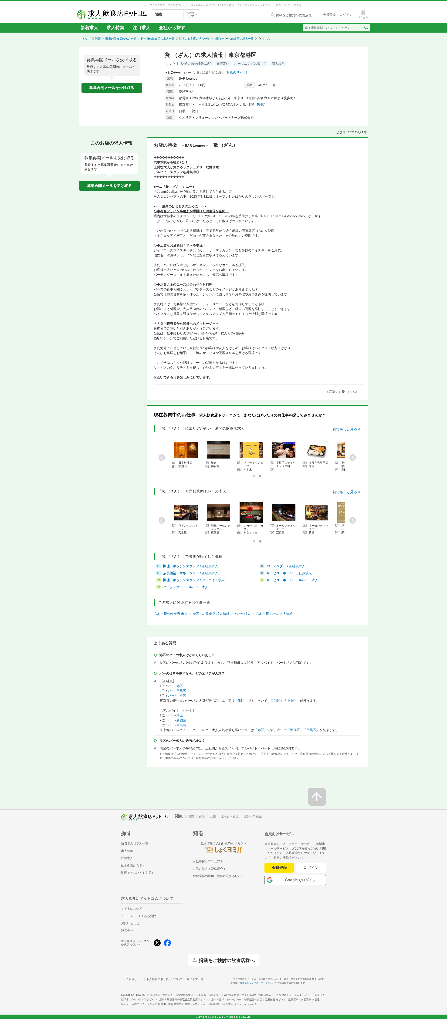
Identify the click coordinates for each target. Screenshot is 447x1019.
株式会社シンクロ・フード (254, 983)
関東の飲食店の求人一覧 (120, 38)
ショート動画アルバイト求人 (228, 1004)
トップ (86, 38)
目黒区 (275, 700)
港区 (241, 700)
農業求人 (186, 1004)
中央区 (292, 700)
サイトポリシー (132, 979)
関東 (98, 38)
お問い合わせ (130, 923)
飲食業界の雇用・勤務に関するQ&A (217, 876)
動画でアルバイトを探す (137, 872)
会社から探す (172, 27)
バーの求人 (242, 614)
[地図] (261, 104)
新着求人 (89, 27)
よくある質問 (147, 916)
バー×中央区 (177, 696)
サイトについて (131, 908)
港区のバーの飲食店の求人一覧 (234, 38)
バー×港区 (175, 686)
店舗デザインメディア (152, 1004)
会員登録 (279, 868)
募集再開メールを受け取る (111, 88)
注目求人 (141, 27)
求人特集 (115, 27)
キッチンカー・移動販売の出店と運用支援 (256, 999)
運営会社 (127, 930)
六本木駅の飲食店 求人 (170, 614)
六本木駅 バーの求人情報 (274, 614)
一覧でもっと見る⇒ (345, 429)
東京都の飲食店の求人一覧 (157, 38)
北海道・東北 (230, 816)
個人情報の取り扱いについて (164, 979)
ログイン (311, 868)
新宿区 (295, 730)
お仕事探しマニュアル (208, 861)
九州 (213, 816)
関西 (191, 816)
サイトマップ (195, 979)
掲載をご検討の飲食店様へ (227, 960)
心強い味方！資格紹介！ (209, 869)
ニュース (127, 916)
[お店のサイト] (236, 72)
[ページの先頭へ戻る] (317, 797)
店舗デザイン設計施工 (232, 994)
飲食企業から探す (133, 865)
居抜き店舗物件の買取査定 (191, 999)
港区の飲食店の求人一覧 (194, 38)
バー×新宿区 (177, 720)
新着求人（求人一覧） (136, 843)
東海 (202, 816)
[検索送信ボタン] (366, 28)
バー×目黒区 (177, 691)
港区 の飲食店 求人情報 (211, 614)
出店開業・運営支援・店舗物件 (178, 994)
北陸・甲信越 (253, 816)
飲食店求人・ (278, 994)
